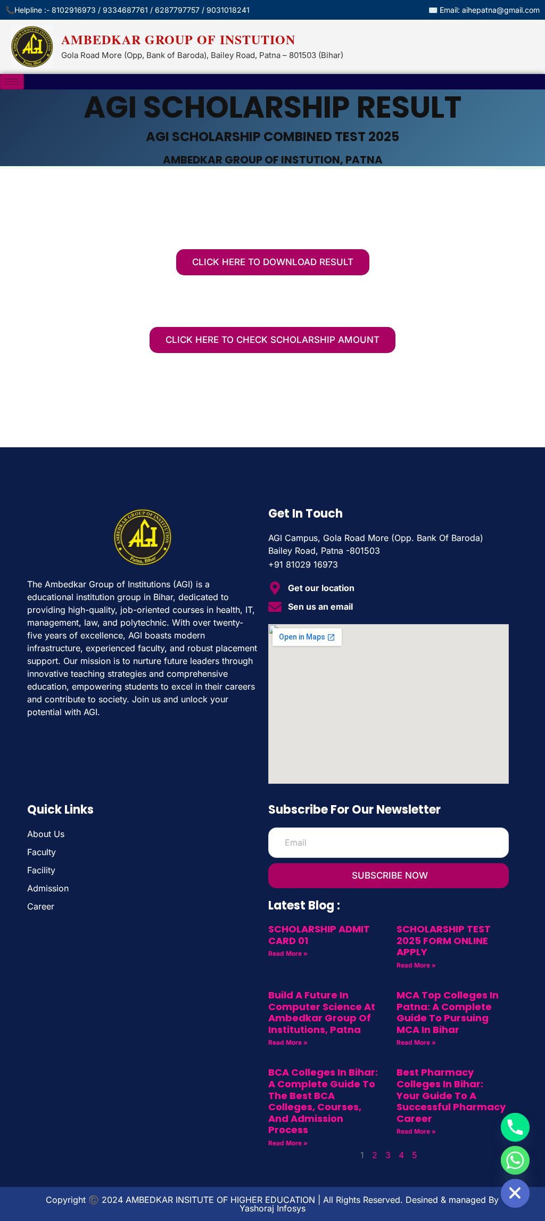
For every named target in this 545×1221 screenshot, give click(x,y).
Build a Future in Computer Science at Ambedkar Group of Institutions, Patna (321, 1012)
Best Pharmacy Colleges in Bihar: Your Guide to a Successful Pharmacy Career (451, 1095)
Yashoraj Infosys (272, 1208)
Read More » (288, 953)
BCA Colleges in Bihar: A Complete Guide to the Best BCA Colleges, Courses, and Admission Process (323, 1101)
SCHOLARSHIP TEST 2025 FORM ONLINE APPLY (444, 940)
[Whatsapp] (515, 1160)
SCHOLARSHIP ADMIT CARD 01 (319, 934)
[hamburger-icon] (12, 81)
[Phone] (515, 1127)
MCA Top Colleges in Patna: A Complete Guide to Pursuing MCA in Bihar (448, 1012)
